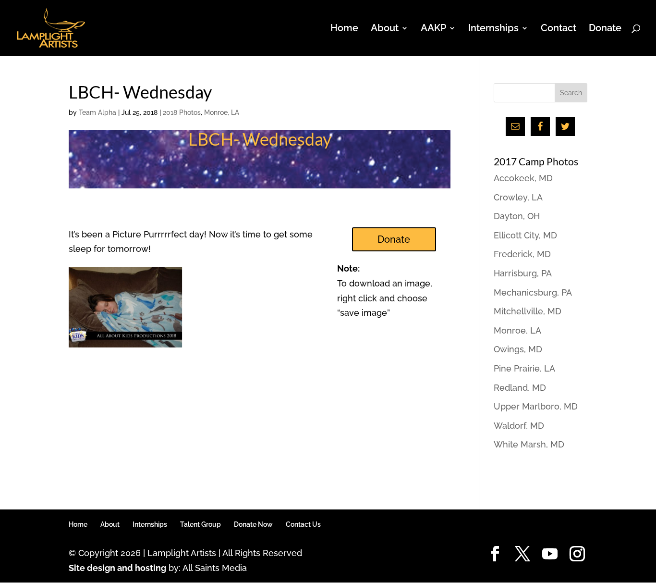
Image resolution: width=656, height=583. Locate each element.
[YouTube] (550, 554)
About (110, 524)
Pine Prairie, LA (524, 368)
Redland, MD (520, 388)
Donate (605, 29)
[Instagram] (577, 554)
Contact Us (303, 524)
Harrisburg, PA (523, 273)
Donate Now (253, 524)
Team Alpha (97, 112)
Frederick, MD (522, 254)
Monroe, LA (221, 112)
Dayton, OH (517, 216)
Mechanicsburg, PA (533, 292)
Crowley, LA (518, 197)
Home (344, 29)
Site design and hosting (117, 568)
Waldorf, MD (519, 426)
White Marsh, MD (529, 444)
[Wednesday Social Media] (125, 347)
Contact (558, 29)
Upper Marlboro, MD (536, 406)
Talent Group (200, 524)
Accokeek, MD (523, 178)
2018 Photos (182, 112)
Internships (150, 524)
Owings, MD (518, 349)
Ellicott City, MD (525, 235)
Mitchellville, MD (527, 311)
